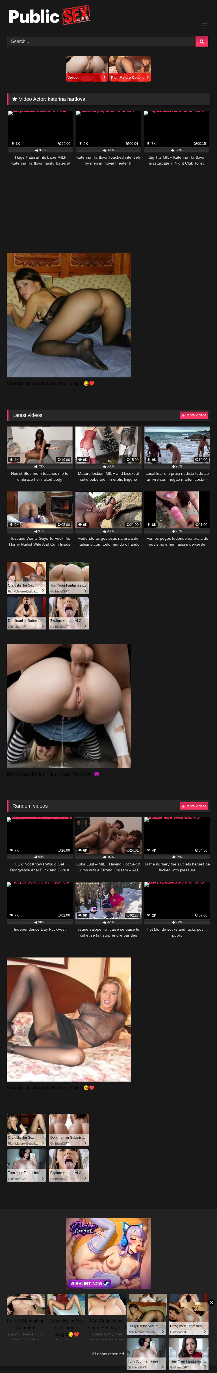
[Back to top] (199, 1356)
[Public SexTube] (108, 16)
